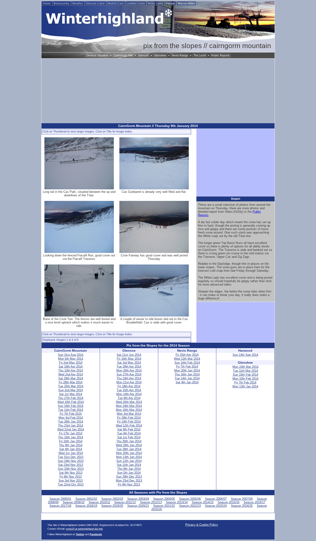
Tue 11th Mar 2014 (245, 370)
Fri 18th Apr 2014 (129, 386)
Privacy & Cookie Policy (201, 524)
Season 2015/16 (228, 502)
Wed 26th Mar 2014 (129, 402)
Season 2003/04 (138, 499)
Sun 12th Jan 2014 (129, 461)
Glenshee (160, 55)
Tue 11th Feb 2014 (70, 410)
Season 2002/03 (112, 499)
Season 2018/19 (86, 505)
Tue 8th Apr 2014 (129, 398)
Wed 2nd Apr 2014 (70, 374)
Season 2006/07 (216, 499)
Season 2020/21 (138, 505)
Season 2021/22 (164, 505)
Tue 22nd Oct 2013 (71, 484)
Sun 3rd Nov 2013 (71, 480)
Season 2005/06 (190, 499)
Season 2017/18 (60, 505)
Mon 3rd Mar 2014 (129, 413)
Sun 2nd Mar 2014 (70, 390)
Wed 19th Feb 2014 (71, 402)
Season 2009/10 (73, 502)
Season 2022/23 (190, 505)
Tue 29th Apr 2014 (129, 366)
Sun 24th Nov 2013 (71, 461)
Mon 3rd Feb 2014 (71, 417)
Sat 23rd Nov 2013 (70, 465)
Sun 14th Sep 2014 (245, 355)
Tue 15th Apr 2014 (129, 390)
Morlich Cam (116, 3)
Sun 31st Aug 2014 (70, 355)
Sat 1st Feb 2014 (128, 437)
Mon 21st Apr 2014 (129, 382)
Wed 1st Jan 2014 (71, 453)
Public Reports (220, 55)
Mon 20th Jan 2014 (129, 453)
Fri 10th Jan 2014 (70, 441)
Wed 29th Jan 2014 (129, 445)
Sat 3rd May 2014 (129, 362)
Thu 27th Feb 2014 (70, 398)
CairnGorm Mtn (123, 55)
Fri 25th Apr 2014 (187, 355)
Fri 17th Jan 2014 (70, 433)
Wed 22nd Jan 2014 (70, 429)
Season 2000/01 (60, 499)
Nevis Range (180, 55)
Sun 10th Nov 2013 (71, 468)
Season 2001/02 (86, 499)
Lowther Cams (136, 3)
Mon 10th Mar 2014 (129, 410)
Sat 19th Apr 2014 (71, 366)
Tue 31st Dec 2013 (70, 457)
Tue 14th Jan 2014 (187, 378)
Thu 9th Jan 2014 (70, 445)
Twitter (80, 534)
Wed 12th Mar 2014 (187, 358)
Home (47, 3)
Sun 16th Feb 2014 (70, 406)
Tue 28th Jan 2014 (70, 421)
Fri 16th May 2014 (129, 358)
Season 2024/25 (242, 505)
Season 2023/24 (216, 505)
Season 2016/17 (254, 502)
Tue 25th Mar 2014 (70, 386)
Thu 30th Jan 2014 (128, 441)
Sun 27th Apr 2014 (129, 374)
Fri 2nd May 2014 (70, 362)
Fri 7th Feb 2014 (71, 413)
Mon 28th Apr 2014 (129, 370)
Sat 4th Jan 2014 (70, 449)
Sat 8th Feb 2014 (128, 429)
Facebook (96, 534)
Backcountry (62, 3)
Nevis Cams (156, 3)
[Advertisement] (158, 90)
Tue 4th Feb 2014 (129, 433)
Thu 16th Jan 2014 (70, 437)
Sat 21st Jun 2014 (129, 355)
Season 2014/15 (203, 502)
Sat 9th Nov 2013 (70, 472)
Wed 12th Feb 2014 (129, 425)
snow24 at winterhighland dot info (84, 528)
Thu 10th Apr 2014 (70, 370)
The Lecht (199, 55)
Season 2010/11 (99, 502)
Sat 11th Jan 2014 (129, 465)
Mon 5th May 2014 (70, 358)
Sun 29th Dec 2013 (129, 476)
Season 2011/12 (125, 502)
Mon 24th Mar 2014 (129, 406)
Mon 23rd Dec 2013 (129, 480)
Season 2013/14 (177, 502)
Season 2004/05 (164, 499)
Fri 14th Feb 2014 (129, 421)
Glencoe (143, 55)
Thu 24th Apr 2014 (129, 378)
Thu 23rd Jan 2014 (70, 425)
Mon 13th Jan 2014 (129, 457)
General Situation (97, 55)
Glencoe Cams (95, 3)
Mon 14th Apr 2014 (129, 394)
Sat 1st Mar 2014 (70, 394)
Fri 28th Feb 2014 (129, 417)
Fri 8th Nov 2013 (70, 476)
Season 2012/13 (151, 502)
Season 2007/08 (242, 499)
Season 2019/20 (112, 505)
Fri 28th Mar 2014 (70, 382)
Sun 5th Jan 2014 (129, 472)
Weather (78, 3)
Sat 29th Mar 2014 (70, 378)
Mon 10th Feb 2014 (245, 378)
